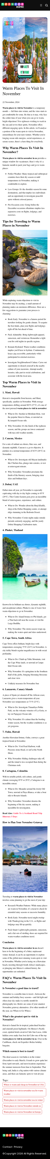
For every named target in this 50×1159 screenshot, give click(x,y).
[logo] (13, 1137)
